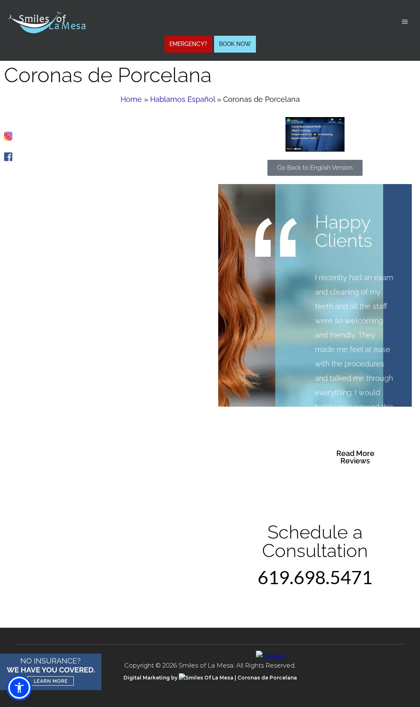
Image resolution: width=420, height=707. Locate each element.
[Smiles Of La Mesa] (47, 21)
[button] (19, 688)
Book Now (235, 44)
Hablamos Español (182, 99)
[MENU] (405, 22)
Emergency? (188, 44)
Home (131, 99)
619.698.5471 (315, 577)
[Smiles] (271, 656)
